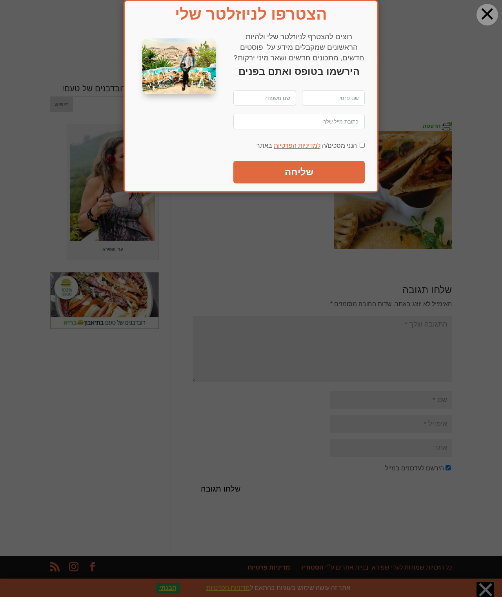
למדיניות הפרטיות (297, 145)
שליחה (299, 172)
